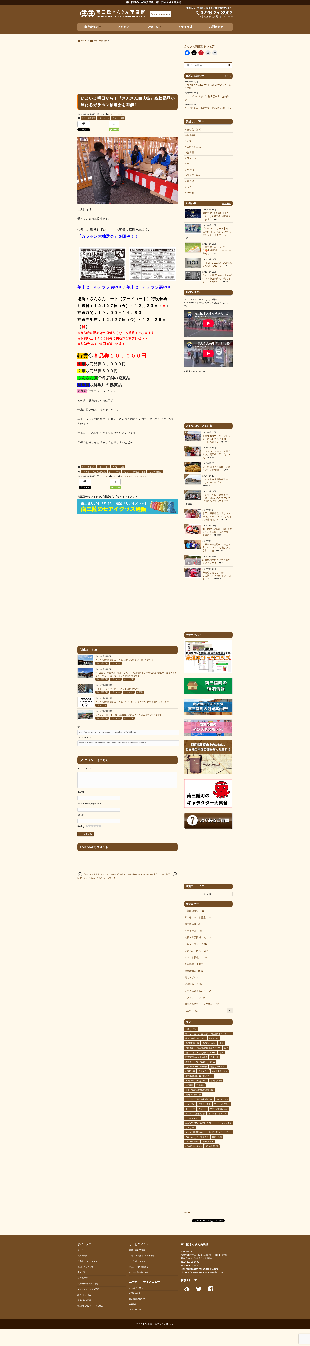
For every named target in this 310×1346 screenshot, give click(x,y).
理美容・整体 (194, 175)
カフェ (190, 141)
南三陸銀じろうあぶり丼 (196, 1081)
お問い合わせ (135, 1293)
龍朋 (187, 1029)
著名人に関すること (198, 991)
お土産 (190, 152)
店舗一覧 (81, 1272)
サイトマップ (135, 1310)
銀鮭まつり (214, 1038)
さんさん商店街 (99, 472)
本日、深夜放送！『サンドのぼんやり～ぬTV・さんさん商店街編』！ (217, 516)
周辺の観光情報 (84, 1300)
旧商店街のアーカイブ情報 (202, 1004)
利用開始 (189, 1085)
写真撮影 (200, 1085)
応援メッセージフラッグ (196, 1066)
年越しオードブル (218, 1066)
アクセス (124, 26)
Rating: (82, 826)
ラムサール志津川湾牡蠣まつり (199, 1099)
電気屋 (190, 181)
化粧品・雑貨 (194, 129)
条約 (221, 1052)
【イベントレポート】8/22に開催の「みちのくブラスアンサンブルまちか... (216, 231)
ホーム (80, 1250)
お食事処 (191, 135)
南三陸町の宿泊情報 (138, 1261)
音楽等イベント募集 (198, 917)
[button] (103, 265)
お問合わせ (216, 26)
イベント (86, 472)
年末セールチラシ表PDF (100, 287)
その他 (190, 192)
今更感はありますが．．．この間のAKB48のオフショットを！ (216, 575)
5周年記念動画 (212, 1146)
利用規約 (133, 1304)
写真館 (190, 170)
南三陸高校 (192, 924)
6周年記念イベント (193, 1146)
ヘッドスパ (190, 1104)
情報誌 (212, 1062)
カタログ (203, 1109)
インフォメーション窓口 (88, 1289)
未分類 (191, 1011)
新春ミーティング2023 (195, 1062)
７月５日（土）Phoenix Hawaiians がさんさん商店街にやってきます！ (128, 715)
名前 (82, 792)
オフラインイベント (217, 1113)
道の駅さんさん (209, 1043)
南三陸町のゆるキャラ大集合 (90, 1306)
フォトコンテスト (222, 1104)
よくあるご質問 (136, 1287)
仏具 (189, 187)
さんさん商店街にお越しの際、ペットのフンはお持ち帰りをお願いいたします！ (133, 702)
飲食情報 (194, 964)
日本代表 (214, 1057)
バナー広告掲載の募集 (139, 1272)
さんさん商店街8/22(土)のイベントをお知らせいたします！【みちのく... (217, 278)
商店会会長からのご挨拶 (88, 1283)
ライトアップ (222, 1099)
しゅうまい (190, 1127)
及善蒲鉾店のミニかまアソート (199, 1076)
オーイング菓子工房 (219, 1109)
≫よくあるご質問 (208, 16)
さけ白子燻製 (202, 1137)
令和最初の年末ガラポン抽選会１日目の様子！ (150, 874)
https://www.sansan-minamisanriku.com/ (203, 1272)
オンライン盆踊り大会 (195, 1113)
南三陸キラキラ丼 (85, 1267)
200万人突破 (207, 1141)
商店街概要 (82, 1256)
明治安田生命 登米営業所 (196, 1057)
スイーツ (191, 158)
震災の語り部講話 (137, 1250)
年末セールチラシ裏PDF (148, 287)
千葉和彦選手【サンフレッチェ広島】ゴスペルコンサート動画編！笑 (216, 439)
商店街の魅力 (83, 1278)
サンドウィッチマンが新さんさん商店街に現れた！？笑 (216, 454)
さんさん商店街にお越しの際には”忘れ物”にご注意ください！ (124, 660)
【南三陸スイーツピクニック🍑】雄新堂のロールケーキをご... (216, 250)
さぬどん (189, 1137)
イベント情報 (118, 118)
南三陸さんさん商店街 (161, 1324)
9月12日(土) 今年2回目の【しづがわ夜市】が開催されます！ (216, 216)
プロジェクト (205, 1104)
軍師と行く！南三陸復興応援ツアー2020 (203, 1048)
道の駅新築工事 (192, 1043)
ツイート (188, 1212)
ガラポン (127, 472)
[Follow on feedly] (187, 1288)
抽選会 (136, 472)
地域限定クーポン (219, 1071)
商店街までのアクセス (87, 1261)
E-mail (83, 803)
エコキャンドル (192, 1118)
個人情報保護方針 (137, 1299)
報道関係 (140, 692)
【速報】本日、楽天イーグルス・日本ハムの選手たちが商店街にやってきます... (216, 498)
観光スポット (129, 692)
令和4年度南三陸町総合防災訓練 (199, 1090)
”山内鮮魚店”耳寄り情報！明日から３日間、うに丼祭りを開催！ (217, 532)
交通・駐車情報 (196, 951)
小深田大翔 (190, 1071)
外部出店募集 (194, 911)
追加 (221, 1043)
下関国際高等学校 (193, 1095)
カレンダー (190, 1109)
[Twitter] (199, 1288)
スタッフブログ (195, 997)
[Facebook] (211, 1288)
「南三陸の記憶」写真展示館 (141, 1256)
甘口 (187, 1052)
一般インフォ (103, 118)
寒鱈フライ (203, 1071)
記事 (226, 1048)
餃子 (194, 1029)
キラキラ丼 (185, 26)
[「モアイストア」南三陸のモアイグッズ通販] (128, 513)
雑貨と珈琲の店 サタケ (195, 1038)
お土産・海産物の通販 (139, 1267)
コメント (104, 476)
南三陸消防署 (216, 1081)
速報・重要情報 (88, 118)
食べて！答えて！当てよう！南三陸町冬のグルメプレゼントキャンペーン (217, 1034)
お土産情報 (194, 971)
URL (82, 815)
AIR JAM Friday (192, 1141)
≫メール (227, 16)
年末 (143, 472)
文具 (189, 164)
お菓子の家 (217, 1137)
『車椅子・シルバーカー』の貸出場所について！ (118, 689)
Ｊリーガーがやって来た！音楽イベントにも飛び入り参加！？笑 (216, 547)
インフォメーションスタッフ (121, 114)
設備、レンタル (84, 1295)
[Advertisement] (128, 67)
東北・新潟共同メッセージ (204, 1052)
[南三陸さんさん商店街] (112, 15)
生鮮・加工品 (194, 147)
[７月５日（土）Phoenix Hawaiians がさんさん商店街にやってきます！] (85, 718)
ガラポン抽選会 (155, 472)
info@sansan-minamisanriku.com (202, 1269)
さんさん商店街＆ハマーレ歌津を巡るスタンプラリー (208, 1132)
